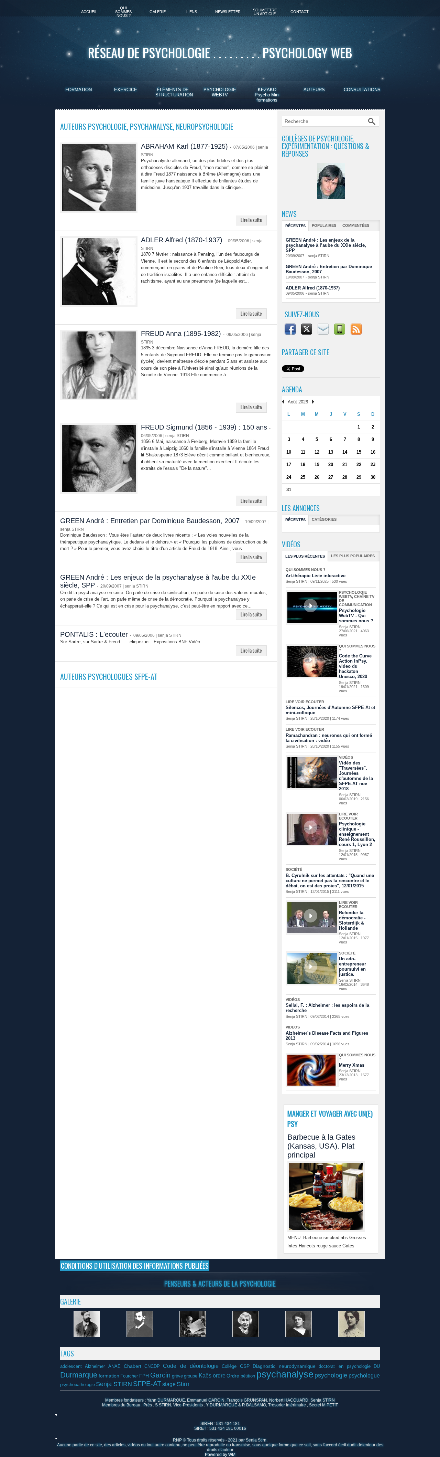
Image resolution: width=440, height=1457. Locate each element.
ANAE (114, 1366)
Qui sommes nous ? (123, 12)
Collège (229, 1366)
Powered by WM (220, 1454)
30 (373, 477)
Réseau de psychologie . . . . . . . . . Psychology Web (220, 52)
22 (358, 464)
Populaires (324, 225)
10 (288, 452)
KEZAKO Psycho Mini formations (267, 95)
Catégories (324, 519)
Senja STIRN (114, 1384)
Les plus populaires (353, 556)
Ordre (233, 1376)
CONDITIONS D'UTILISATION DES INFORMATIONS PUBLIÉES (135, 1265)
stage (169, 1384)
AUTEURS (314, 89)
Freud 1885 (140, 1341)
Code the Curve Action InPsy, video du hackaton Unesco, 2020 (355, 666)
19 (317, 464)
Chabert (132, 1366)
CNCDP (152, 1366)
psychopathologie (77, 1384)
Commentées (355, 225)
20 (330, 464)
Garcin (160, 1375)
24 (288, 477)
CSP (245, 1366)
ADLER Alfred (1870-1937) (181, 240)
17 (288, 464)
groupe (190, 1376)
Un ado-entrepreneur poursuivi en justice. (352, 966)
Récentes (295, 226)
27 (330, 477)
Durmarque (78, 1375)
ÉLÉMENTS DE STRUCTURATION (174, 92)
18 (302, 464)
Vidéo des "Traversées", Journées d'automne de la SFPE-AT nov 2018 (356, 775)
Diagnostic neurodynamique (284, 1366)
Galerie (158, 12)
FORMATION (78, 89)
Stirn (183, 1384)
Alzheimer (95, 1366)
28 (344, 477)
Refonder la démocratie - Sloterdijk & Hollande (352, 920)
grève (177, 1376)
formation (109, 1376)
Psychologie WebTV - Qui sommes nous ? (356, 615)
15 (358, 452)
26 (317, 477)
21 (344, 464)
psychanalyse (285, 1374)
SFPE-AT (147, 1383)
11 (303, 452)
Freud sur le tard (192, 1341)
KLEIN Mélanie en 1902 (351, 1341)
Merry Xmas (351, 1065)
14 (344, 452)
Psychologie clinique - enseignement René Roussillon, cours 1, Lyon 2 (357, 834)
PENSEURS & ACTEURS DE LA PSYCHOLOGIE (220, 1283)
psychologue (364, 1375)
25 (302, 477)
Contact (299, 12)
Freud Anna (245, 1341)
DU (377, 1366)
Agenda (292, 389)
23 (373, 464)
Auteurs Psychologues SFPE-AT (108, 676)
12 (317, 452)
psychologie (331, 1375)
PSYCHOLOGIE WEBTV (220, 92)
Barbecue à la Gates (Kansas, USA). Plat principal (321, 1146)
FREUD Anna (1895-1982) (181, 333)
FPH (144, 1376)
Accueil (89, 12)
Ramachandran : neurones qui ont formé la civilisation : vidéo (329, 738)
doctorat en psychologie (345, 1366)
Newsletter (228, 12)
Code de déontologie (191, 1366)
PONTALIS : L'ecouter (94, 634)
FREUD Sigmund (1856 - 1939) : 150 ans (204, 427)
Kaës (205, 1375)
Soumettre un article (265, 12)
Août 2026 (298, 401)
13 (330, 452)
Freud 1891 (87, 1341)
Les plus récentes (305, 556)
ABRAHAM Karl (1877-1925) (184, 146)
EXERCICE (125, 89)
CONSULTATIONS (362, 89)
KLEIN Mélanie (299, 1341)
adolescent (71, 1366)
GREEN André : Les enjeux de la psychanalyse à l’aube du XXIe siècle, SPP (326, 245)
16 (373, 452)
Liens (191, 12)
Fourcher (129, 1376)
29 (358, 477)
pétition (248, 1376)
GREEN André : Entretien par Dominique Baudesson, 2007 (150, 521)
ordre (219, 1375)
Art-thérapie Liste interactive (315, 575)
